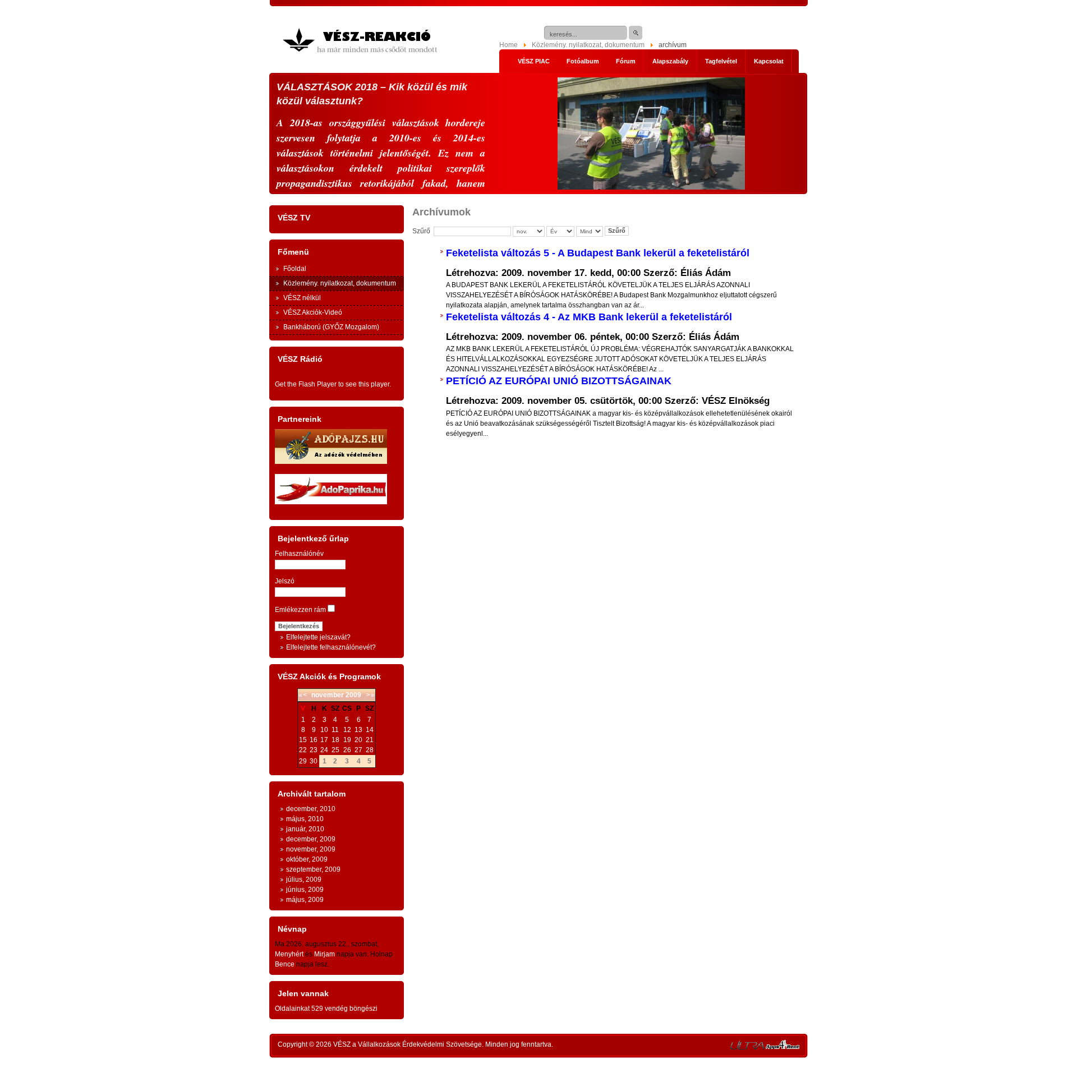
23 (313, 750)
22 (303, 750)
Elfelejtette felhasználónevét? (331, 647)
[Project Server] (782, 1047)
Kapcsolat (769, 61)
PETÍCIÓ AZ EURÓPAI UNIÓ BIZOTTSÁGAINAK (558, 380)
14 (370, 730)
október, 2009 (307, 859)
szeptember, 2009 (313, 869)
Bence (284, 964)
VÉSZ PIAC (534, 61)
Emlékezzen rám (300, 610)
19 (347, 740)
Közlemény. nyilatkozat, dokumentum (588, 45)
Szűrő (616, 230)
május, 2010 (305, 819)
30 (313, 761)
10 (324, 730)
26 (347, 750)
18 (335, 740)
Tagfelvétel (721, 61)
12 (347, 730)
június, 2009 (305, 890)
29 (303, 761)
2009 (353, 695)
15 (303, 740)
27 (358, 750)
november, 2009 (310, 849)
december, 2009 (310, 839)
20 (358, 740)
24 (324, 750)
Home (508, 45)
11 (335, 730)
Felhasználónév (299, 554)
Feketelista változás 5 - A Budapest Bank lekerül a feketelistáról (597, 253)
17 (324, 740)
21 (370, 740)
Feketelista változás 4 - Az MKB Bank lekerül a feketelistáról (589, 317)
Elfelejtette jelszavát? (318, 637)
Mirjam (324, 954)
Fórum (626, 61)
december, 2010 (310, 809)
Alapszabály (670, 61)
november (327, 695)
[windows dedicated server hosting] (747, 1047)
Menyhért (289, 954)
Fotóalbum (583, 61)
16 (313, 740)
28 (370, 750)
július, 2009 (303, 879)
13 (358, 730)
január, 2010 (305, 829)
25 (335, 750)
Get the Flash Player (306, 384)
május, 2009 (305, 900)
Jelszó (284, 581)
